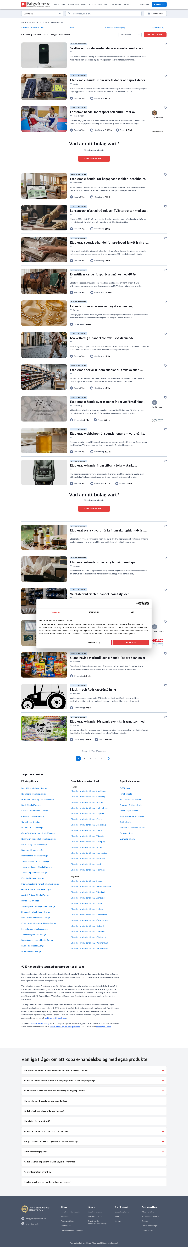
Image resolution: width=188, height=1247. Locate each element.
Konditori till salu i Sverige (32, 878)
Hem (23, 22)
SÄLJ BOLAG (59, 4)
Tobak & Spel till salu (129, 810)
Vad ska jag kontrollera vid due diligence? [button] (44, 1111)
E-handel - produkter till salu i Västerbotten (89, 948)
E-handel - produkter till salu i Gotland (87, 926)
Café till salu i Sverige (30, 822)
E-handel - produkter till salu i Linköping (87, 841)
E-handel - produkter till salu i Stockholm (88, 791)
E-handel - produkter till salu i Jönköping (88, 824)
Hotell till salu (126, 793)
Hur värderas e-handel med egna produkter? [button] (45, 1101)
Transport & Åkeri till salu (131, 805)
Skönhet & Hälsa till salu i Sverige (35, 912)
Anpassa (92, 643)
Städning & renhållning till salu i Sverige (38, 906)
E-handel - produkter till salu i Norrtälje (87, 869)
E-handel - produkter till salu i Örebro (86, 819)
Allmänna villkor (148, 1212)
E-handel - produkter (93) (32, 27)
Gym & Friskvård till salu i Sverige (36, 889)
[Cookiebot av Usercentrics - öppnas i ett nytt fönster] (137, 603)
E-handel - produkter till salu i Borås (86, 847)
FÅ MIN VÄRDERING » (94, 158)
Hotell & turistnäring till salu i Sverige (37, 799)
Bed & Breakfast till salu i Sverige (35, 917)
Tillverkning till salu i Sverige (33, 934)
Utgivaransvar (147, 1230)
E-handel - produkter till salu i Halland (86, 909)
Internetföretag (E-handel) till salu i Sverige (40, 884)
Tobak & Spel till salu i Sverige (34, 872)
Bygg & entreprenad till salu (132, 816)
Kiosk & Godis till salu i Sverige (34, 810)
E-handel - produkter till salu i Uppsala (87, 813)
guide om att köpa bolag (55, 1018)
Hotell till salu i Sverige (31, 951)
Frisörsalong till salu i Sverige (34, 844)
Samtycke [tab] (55, 612)
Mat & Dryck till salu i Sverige (34, 788)
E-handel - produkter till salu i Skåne (86, 881)
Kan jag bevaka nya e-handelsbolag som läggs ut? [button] (48, 1182)
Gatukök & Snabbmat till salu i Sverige (38, 833)
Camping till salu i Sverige (32, 816)
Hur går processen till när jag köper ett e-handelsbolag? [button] (51, 1141)
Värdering (65, 1216)
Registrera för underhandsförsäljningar (97, 1222)
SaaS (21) (74, 27)
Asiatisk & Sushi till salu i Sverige (35, 895)
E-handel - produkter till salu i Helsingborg (89, 808)
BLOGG (127, 4)
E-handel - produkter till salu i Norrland (87, 931)
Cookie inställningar (149, 1225)
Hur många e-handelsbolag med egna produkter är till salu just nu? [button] (56, 1070)
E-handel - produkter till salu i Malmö (86, 802)
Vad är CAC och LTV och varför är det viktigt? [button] (46, 1131)
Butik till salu (125, 822)
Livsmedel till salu (127, 839)
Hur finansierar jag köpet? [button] (36, 1151)
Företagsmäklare (67, 1221)
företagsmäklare (103, 1026)
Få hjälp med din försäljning (71, 1212)
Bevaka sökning (155, 35)
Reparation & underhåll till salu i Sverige (38, 839)
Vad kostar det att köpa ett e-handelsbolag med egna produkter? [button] (55, 1090)
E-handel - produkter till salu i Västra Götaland (90, 886)
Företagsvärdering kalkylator (72, 1230)
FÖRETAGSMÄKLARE (98, 4)
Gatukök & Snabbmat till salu (132, 827)
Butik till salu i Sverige (31, 805)
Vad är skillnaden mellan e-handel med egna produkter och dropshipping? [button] (59, 1080)
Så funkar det (66, 1225)
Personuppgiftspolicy (150, 1216)
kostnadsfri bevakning (39, 1023)
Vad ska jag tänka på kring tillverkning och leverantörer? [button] (51, 1161)
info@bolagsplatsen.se (36, 1218)
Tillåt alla (131, 643)
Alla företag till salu (95, 1216)
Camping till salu (127, 833)
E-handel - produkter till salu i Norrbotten (88, 914)
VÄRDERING (115, 4)
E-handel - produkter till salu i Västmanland (89, 942)
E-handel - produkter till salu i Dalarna (86, 903)
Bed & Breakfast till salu (130, 799)
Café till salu (125, 788)
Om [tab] (132, 612)
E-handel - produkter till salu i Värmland (87, 892)
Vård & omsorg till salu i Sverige (35, 861)
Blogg (117, 1216)
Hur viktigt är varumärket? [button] (37, 1121)
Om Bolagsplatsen (122, 1212)
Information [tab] (94, 612)
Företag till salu (35, 22)
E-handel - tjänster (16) (115, 27)
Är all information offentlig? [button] (37, 1172)
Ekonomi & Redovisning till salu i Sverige (38, 923)
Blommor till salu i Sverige (32, 850)
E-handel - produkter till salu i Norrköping (88, 853)
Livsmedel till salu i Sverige (33, 945)
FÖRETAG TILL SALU (77, 4)
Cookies (145, 1221)
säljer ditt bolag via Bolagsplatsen (65, 1026)
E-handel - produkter (54, 22)
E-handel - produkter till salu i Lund (85, 864)
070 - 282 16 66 (33, 1223)
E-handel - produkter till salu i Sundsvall (87, 858)
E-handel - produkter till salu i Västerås (87, 836)
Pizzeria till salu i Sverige (32, 827)
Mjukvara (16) (158, 27)
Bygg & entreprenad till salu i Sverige (37, 940)
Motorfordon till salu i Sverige (34, 929)
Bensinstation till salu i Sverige (34, 855)
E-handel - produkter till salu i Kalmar (86, 830)
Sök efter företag (95, 1212)
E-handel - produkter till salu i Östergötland (89, 920)
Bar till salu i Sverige (30, 900)
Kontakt (118, 1221)
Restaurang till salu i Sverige (33, 793)
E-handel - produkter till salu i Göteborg (87, 796)
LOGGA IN (144, 4)
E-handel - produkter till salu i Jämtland (87, 897)
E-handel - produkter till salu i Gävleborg (88, 937)
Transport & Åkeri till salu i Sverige (36, 867)
